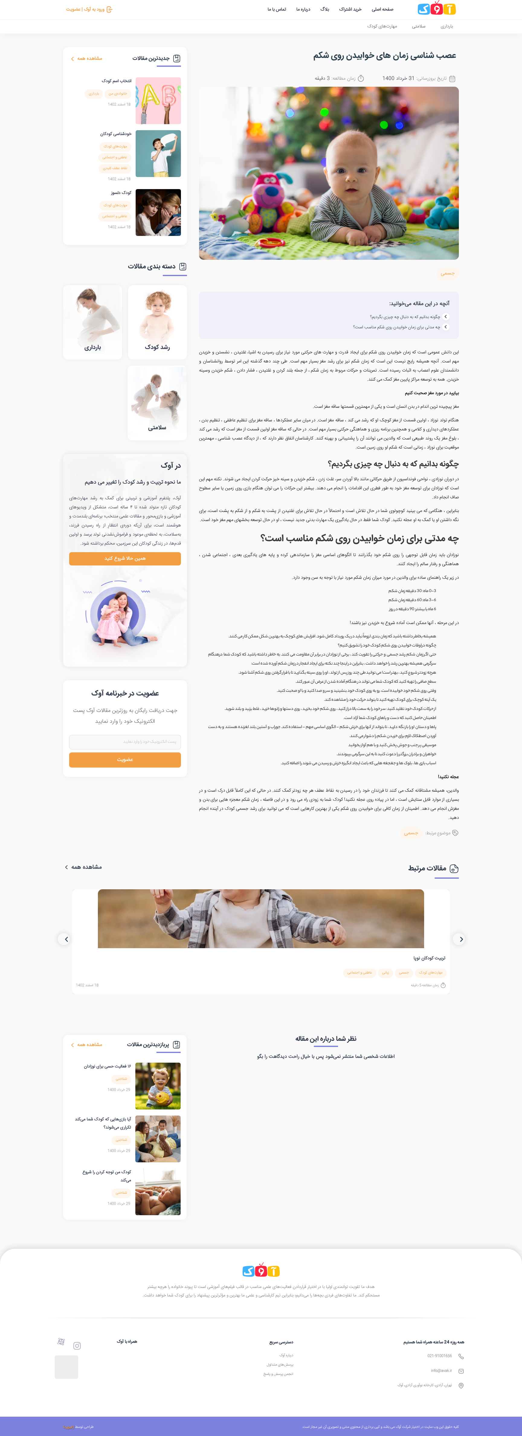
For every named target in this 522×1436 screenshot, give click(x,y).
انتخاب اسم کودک (116, 81)
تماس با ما (277, 9)
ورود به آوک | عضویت (85, 9)
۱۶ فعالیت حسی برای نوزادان (107, 1066)
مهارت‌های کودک (382, 26)
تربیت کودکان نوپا (429, 958)
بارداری (447, 26)
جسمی (448, 273)
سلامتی (419, 26)
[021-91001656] (461, 1356)
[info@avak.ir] (461, 1371)
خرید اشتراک (350, 9)
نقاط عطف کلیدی (115, 168)
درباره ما (303, 9)
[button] (64, 939)
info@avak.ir (441, 1371)
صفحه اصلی (382, 9)
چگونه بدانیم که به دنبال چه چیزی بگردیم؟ (405, 317)
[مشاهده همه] (72, 59)
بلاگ (325, 9)
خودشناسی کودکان (115, 134)
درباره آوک (286, 1355)
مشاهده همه (89, 59)
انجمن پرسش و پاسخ (278, 1374)
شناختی (121, 1079)
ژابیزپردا (68, 1427)
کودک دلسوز (121, 193)
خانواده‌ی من (118, 94)
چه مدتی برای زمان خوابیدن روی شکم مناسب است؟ (396, 327)
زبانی (385, 973)
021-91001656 (439, 1356)
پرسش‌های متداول (280, 1365)
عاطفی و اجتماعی (114, 157)
